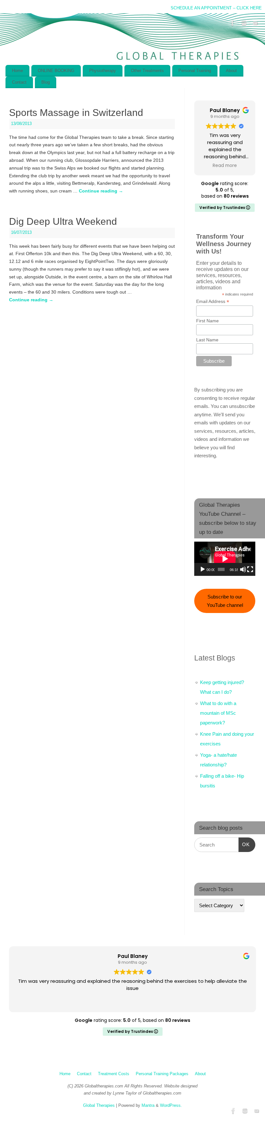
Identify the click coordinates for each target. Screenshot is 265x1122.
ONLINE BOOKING (56, 70)
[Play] (202, 569)
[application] (224, 559)
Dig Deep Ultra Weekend (63, 221)
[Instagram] (244, 24)
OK (244, 844)
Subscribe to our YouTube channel (225, 601)
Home (17, 70)
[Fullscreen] (250, 569)
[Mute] (243, 569)
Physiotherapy (102, 70)
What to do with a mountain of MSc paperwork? (218, 713)
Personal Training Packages (162, 1074)
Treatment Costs (113, 1074)
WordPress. (171, 1105)
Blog (45, 82)
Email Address (212, 301)
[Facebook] (233, 24)
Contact (19, 82)
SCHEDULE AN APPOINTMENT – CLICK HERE (216, 8)
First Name (207, 320)
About (231, 70)
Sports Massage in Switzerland (76, 112)
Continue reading (101, 190)
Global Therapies (99, 1105)
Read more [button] (225, 166)
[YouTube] (255, 24)
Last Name (207, 339)
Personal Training (194, 70)
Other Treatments (147, 70)
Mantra (148, 1105)
